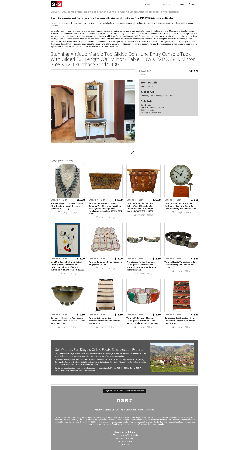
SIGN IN (180, 4)
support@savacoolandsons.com (82, 370)
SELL (156, 4)
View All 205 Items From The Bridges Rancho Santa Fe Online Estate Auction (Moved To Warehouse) (115, 11)
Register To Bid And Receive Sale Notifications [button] (124, 390)
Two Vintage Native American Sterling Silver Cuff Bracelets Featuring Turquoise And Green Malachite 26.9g (141, 266)
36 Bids (142, 74)
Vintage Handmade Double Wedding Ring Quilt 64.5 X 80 (105, 263)
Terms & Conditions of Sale (152, 107)
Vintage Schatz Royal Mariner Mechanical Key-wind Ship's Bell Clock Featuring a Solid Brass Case (180, 206)
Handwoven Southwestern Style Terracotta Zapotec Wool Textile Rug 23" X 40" (179, 320)
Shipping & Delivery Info (151, 112)
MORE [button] (166, 4)
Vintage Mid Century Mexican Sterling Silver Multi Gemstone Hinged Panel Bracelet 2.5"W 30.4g (142, 320)
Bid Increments (147, 110)
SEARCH (194, 4)
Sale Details (146, 105)
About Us (99, 410)
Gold (137, 360)
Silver (141, 360)
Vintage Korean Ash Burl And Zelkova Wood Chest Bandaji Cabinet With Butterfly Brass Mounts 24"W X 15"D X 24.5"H (139, 207)
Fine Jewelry (59, 362)
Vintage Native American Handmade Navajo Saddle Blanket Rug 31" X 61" (104, 320)
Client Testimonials (146, 410)
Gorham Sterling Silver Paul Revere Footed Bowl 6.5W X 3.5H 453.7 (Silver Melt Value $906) (68, 320)
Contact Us (109, 410)
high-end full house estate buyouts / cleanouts (86, 360)
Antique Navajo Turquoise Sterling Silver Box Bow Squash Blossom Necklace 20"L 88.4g (67, 206)
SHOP (147, 4)
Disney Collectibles (101, 362)
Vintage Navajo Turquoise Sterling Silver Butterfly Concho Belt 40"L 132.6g (180, 264)
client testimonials (117, 356)
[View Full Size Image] (132, 152)
